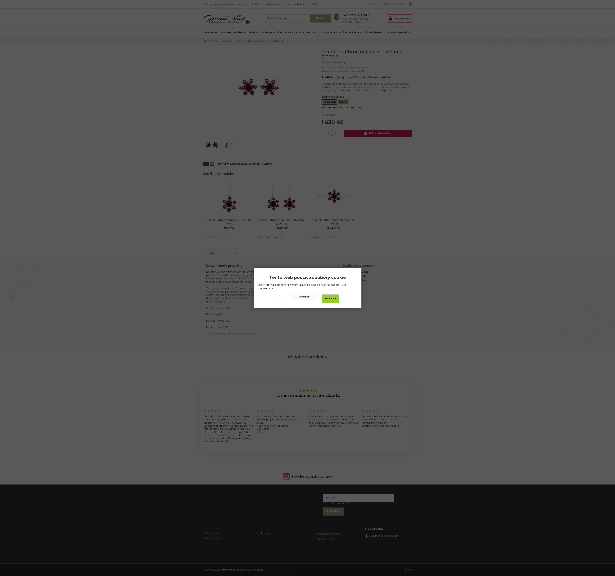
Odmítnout (304, 296)
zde (271, 288)
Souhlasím (331, 298)
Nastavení (282, 298)
